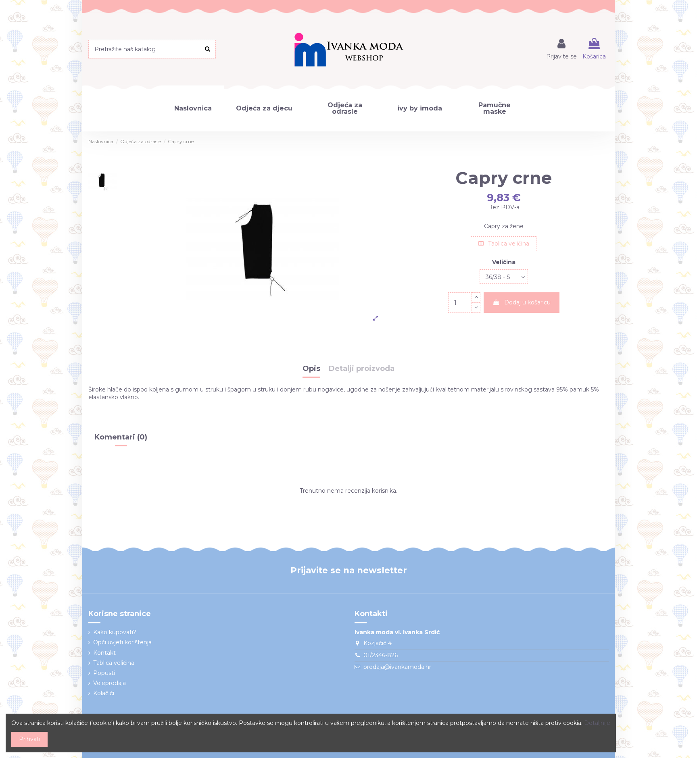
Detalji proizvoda (361, 369)
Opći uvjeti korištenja (122, 642)
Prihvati (29, 739)
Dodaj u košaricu (527, 302)
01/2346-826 (380, 655)
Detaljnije (597, 723)
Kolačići (103, 693)
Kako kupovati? (114, 632)
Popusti (104, 673)
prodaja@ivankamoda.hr (397, 667)
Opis (311, 369)
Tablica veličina (507, 243)
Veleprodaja (109, 683)
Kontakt (104, 652)
